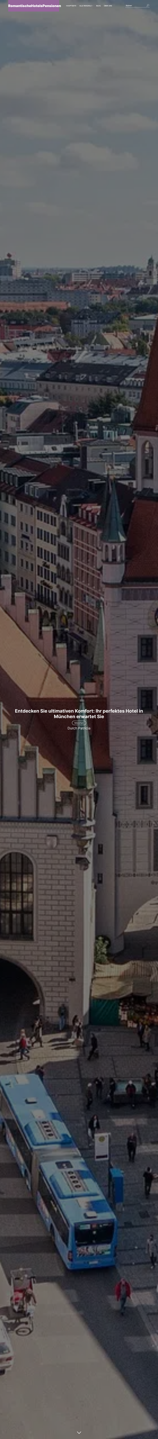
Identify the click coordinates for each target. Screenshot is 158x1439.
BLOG (98, 6)
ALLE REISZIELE (85, 6)
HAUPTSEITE (71, 6)
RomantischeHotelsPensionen (33, 6)
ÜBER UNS (108, 6)
